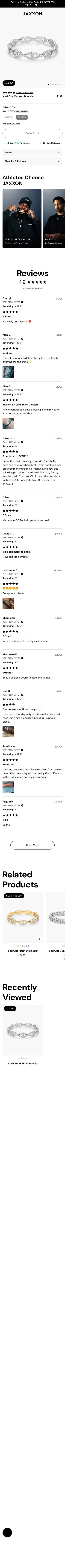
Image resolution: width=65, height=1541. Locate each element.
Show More (32, 845)
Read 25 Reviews (24, 92)
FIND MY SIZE (13, 123)
